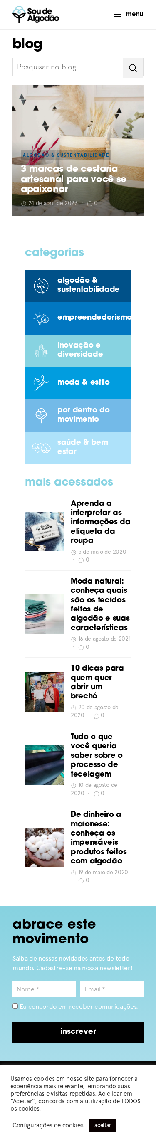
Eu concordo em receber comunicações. (78, 1007)
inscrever (78, 1032)
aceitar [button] (102, 1125)
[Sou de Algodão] (35, 14)
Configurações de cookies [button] (47, 1125)
